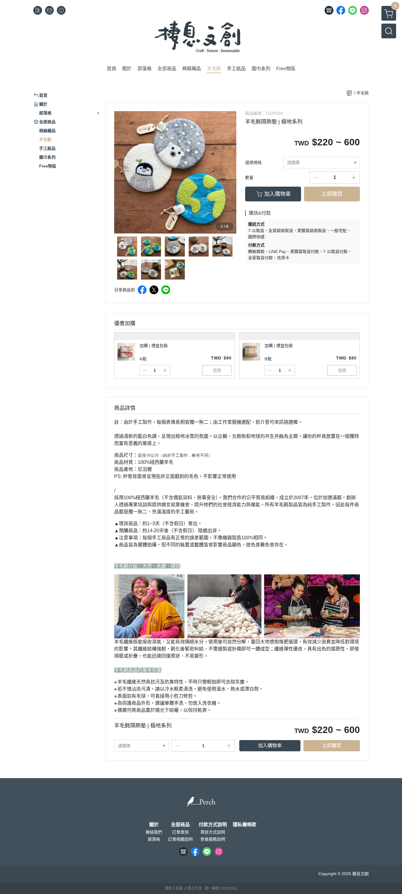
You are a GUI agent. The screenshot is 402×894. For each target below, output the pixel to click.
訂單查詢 (180, 832)
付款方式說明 (213, 824)
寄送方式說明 (212, 832)
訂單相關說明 (180, 839)
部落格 (154, 839)
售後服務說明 (212, 839)
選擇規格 (253, 162)
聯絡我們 (154, 832)
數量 (249, 177)
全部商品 (180, 824)
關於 (154, 824)
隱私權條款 (244, 824)
